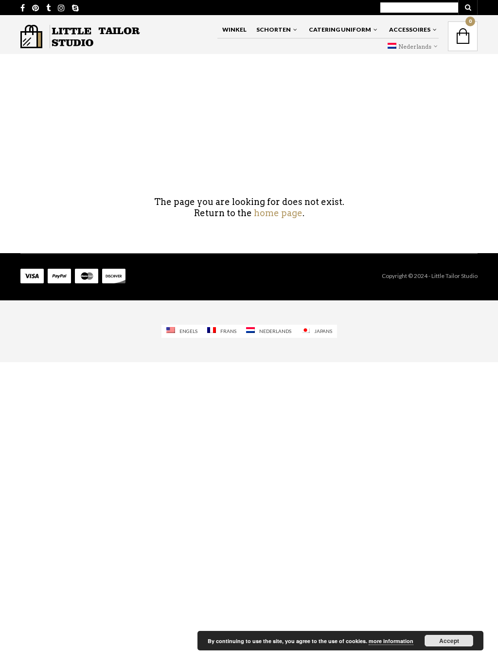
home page (278, 213)
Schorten (273, 29)
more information (391, 641)
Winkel (234, 29)
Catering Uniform (340, 29)
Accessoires (409, 29)
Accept (449, 640)
